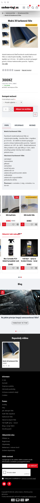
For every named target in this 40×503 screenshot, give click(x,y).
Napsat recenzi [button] (26, 70)
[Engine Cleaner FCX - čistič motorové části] (25, 247)
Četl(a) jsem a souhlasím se (20, 478)
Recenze (32, 125)
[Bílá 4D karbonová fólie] (28, 204)
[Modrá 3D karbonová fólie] (11, 350)
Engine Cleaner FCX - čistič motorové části (25, 260)
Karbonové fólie (10, 13)
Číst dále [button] (5, 64)
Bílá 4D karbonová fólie (29, 215)
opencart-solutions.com (29, 496)
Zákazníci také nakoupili (11, 234)
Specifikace (19, 125)
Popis (7, 125)
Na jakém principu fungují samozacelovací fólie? (20, 317)
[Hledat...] (32, 8)
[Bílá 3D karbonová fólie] (10, 204)
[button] (12, 37)
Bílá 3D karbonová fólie (10, 215)
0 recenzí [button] (17, 70)
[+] (11, 108)
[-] (11, 110)
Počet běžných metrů (8, 99)
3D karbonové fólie (23, 13)
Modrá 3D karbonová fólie (10, 361)
